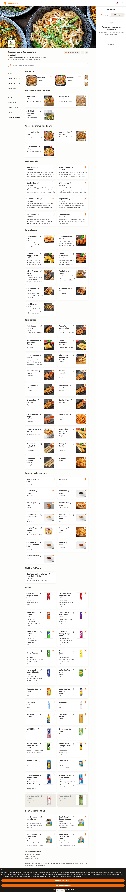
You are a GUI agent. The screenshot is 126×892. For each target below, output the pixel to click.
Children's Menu (13, 107)
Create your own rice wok (15, 78)
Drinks (10, 112)
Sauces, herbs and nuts (15, 103)
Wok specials (12, 88)
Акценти (10, 73)
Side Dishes (11, 98)
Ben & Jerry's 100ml (15, 117)
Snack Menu (12, 93)
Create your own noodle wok (15, 83)
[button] (9, 3)
